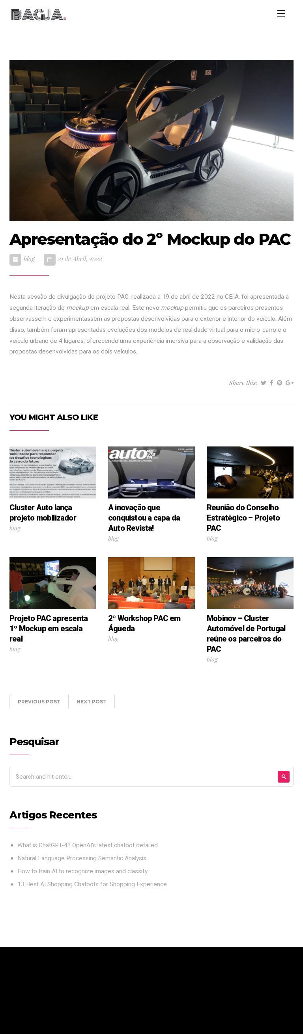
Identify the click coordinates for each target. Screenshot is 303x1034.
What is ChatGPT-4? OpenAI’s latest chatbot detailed (87, 845)
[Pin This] (279, 382)
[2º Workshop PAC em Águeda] (151, 582)
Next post (92, 702)
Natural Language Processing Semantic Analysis (81, 858)
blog (29, 259)
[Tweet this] (263, 382)
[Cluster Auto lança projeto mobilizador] (52, 472)
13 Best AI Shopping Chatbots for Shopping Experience (92, 884)
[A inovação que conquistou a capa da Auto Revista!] (151, 472)
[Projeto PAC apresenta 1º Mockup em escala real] (52, 582)
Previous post (39, 702)
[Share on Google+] (290, 382)
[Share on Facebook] (271, 382)
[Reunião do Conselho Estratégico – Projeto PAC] (250, 472)
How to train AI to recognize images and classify (82, 871)
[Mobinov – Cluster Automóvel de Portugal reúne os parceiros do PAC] (250, 582)
